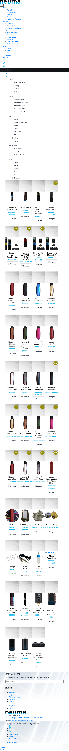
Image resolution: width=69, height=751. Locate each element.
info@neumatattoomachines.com (21, 720)
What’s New (7, 55)
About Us (10, 23)
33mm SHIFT (18, 132)
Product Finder (12, 12)
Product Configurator (14, 19)
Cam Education (12, 35)
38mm (16, 135)
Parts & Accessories (13, 17)
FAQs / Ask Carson (13, 41)
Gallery (11, 704)
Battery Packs (18, 92)
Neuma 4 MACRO (19, 109)
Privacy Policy (13, 734)
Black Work (17, 178)
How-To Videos (12, 32)
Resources (10, 39)
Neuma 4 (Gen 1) (19, 112)
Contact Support (12, 44)
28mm (16, 119)
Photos (9, 48)
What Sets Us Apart (13, 26)
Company (6, 21)
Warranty (12, 736)
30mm (16, 126)
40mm (16, 138)
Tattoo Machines (19, 82)
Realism (16, 175)
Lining (16, 162)
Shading (16, 165)
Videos (9, 50)
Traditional (17, 172)
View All (9, 10)
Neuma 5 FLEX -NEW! (21, 102)
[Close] (6, 76)
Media (5, 46)
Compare (13, 219)
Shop (5, 8)
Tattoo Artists (11, 53)
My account (12, 692)
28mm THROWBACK (20, 122)
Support (6, 30)
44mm (16, 141)
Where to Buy (11, 37)
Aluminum (17, 149)
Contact (6, 57)
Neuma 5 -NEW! (19, 99)
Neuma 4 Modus (19, 106)
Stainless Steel (19, 155)
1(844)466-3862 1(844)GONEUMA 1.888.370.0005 (27, 718)
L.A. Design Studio (11, 742)
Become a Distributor (14, 28)
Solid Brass (17, 152)
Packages (10, 14)
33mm (16, 129)
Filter (7, 74)
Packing (16, 169)
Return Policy (13, 739)
